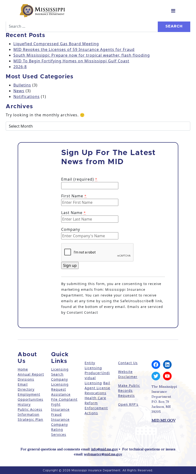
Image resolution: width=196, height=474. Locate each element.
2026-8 (20, 66)
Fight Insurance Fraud (60, 409)
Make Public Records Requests (129, 390)
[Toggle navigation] (173, 10)
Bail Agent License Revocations (97, 388)
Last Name (73, 212)
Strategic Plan (30, 419)
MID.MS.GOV (163, 420)
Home (23, 369)
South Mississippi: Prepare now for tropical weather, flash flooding (81, 55)
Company (70, 229)
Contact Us (128, 363)
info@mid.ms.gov (104, 449)
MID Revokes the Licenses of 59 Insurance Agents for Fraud (74, 49)
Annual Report (31, 374)
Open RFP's (128, 404)
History (24, 404)
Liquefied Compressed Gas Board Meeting (56, 43)
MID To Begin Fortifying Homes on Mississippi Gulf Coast (71, 61)
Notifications (26, 96)
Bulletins (22, 85)
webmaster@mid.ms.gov (103, 454)
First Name (74, 196)
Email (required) (79, 179)
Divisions (26, 379)
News (18, 90)
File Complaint (64, 399)
